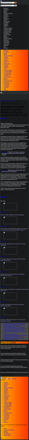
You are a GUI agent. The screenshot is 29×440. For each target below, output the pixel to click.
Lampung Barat (7, 34)
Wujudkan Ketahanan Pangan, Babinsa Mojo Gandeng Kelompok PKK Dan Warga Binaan (14, 330)
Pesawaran (6, 40)
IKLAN (5, 10)
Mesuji (5, 36)
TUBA (5, 26)
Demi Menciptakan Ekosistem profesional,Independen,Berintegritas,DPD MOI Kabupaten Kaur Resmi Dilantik (15, 335)
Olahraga (6, 24)
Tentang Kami (7, 433)
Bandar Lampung (8, 38)
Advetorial (6, 16)
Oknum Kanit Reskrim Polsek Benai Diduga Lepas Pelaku (14, 372)
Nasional (6, 14)
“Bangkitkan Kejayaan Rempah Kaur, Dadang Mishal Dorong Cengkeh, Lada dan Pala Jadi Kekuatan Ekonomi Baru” (14, 325)
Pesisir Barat (6, 41)
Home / (2, 100)
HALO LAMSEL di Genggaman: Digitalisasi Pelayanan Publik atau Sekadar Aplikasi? (14, 328)
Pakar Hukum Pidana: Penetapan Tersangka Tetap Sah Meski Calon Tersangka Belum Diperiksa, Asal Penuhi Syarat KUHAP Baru (13, 347)
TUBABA (6, 25)
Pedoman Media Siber (9, 430)
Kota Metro (6, 33)
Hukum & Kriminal (8, 13)
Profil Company (7, 435)
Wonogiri (6, 45)
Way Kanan (6, 44)
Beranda (6, 8)
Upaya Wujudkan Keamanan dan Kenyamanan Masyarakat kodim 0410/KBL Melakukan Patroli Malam (14, 366)
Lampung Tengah (8, 28)
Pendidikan (6, 18)
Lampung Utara (7, 30)
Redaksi (5, 431)
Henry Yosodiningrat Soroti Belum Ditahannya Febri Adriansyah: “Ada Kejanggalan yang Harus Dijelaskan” (14, 354)
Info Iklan (6, 432)
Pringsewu (6, 37)
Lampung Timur (7, 32)
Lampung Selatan (8, 29)
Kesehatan (6, 22)
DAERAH (6, 9)
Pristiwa (5, 17)
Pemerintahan (7, 21)
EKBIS (5, 12)
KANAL (6, 48)
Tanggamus (6, 42)
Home (5, 428)
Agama (5, 20)
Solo (5, 46)
